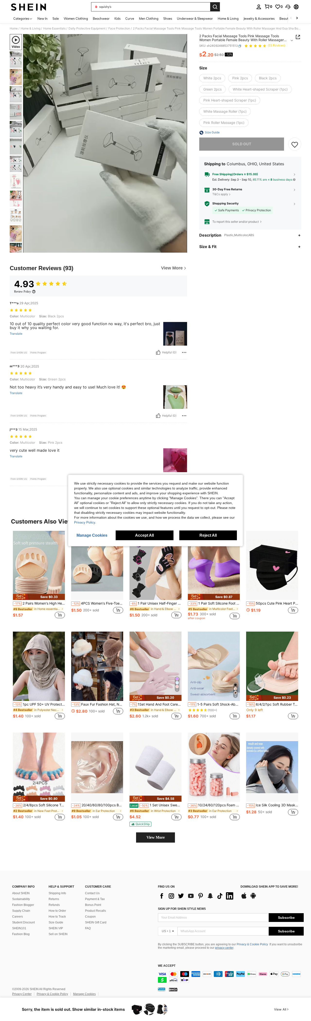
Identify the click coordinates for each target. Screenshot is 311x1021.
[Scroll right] (297, 18)
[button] (288, 7)
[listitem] (39, 577)
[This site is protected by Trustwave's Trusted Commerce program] (161, 989)
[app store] (244, 898)
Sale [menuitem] (55, 18)
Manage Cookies (84, 994)
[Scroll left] (291, 18)
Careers (17, 916)
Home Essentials (54, 28)
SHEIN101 (19, 928)
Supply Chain (21, 910)
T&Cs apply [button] (220, 194)
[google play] (253, 898)
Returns (54, 899)
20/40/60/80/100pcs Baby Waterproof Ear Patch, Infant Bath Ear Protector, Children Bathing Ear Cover (97, 805)
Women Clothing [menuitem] (76, 18)
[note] (39, 597)
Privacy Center (22, 994)
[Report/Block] (184, 352)
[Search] (215, 6)
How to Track (57, 916)
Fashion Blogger (23, 905)
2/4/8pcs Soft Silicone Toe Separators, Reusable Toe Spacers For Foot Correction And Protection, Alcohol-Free (39, 805)
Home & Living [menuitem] (228, 18)
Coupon (90, 916)
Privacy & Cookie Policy (252, 944)
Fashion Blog (21, 934)
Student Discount (23, 922)
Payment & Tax (95, 899)
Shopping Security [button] (225, 203)
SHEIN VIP (56, 928)
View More (156, 837)
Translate (16, 333)
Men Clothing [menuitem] (148, 18)
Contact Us (92, 893)
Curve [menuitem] (129, 18)
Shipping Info (57, 893)
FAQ (88, 928)
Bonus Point (93, 905)
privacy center (224, 947)
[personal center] (259, 7)
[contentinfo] (231, 977)
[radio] (212, 78)
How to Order (57, 910)
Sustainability (21, 899)
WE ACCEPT (166, 965)
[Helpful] (158, 352)
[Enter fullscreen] (182, 249)
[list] (197, 896)
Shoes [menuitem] (167, 18)
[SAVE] (294, 144)
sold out (241, 144)
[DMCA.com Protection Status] (173, 989)
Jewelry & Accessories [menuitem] (259, 18)
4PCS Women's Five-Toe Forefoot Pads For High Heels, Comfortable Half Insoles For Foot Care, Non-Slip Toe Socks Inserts (97, 603)
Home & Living (30, 28)
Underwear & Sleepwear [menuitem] (195, 18)
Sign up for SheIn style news (182, 909)
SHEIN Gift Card (95, 922)
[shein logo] (28, 7)
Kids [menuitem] (117, 18)
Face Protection (119, 28)
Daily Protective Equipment (87, 28)
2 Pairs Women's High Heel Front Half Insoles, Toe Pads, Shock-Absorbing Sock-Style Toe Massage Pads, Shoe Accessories (39, 603)
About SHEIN (21, 893)
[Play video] (105, 143)
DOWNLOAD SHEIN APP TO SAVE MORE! (269, 886)
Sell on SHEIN (58, 934)
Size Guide (56, 922)
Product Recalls (95, 910)
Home (14, 28)
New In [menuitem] (42, 18)
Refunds (54, 905)
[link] (268, 6)
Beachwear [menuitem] (101, 18)
